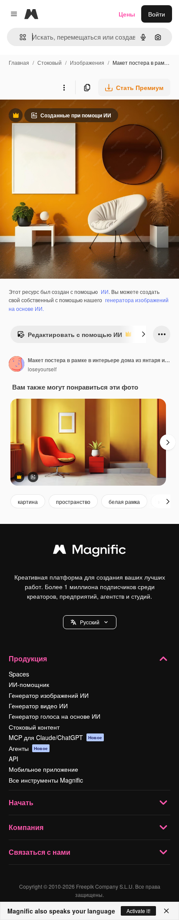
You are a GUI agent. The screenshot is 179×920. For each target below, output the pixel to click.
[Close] (166, 911)
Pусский (89, 622)
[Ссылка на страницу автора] (16, 364)
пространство (73, 501)
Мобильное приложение (43, 769)
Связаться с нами (39, 852)
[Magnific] (89, 551)
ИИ (105, 291)
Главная (19, 62)
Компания (26, 827)
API (13, 758)
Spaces (19, 674)
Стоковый (49, 62)
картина (28, 501)
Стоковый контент (34, 727)
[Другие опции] (64, 87)
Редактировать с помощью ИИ (69, 336)
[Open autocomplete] (19, 37)
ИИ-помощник (29, 684)
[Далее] (143, 334)
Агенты (28, 748)
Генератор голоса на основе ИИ (54, 716)
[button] (89, 622)
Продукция (28, 658)
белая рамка (124, 501)
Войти (156, 14)
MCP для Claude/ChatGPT (55, 737)
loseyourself (42, 369)
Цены (127, 14)
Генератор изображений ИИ (49, 695)
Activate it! (138, 910)
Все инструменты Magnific (46, 780)
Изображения (87, 62)
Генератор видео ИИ (38, 705)
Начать (21, 802)
